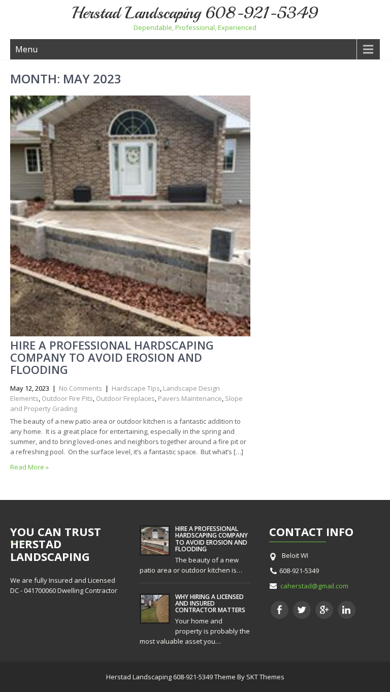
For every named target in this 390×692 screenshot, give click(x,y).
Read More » (29, 466)
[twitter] (302, 610)
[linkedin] (346, 610)
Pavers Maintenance (190, 398)
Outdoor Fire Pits (67, 398)
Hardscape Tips (136, 388)
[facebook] (279, 610)
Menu (26, 49)
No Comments (80, 388)
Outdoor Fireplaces (125, 398)
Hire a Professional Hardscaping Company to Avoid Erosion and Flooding (112, 357)
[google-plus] (324, 610)
